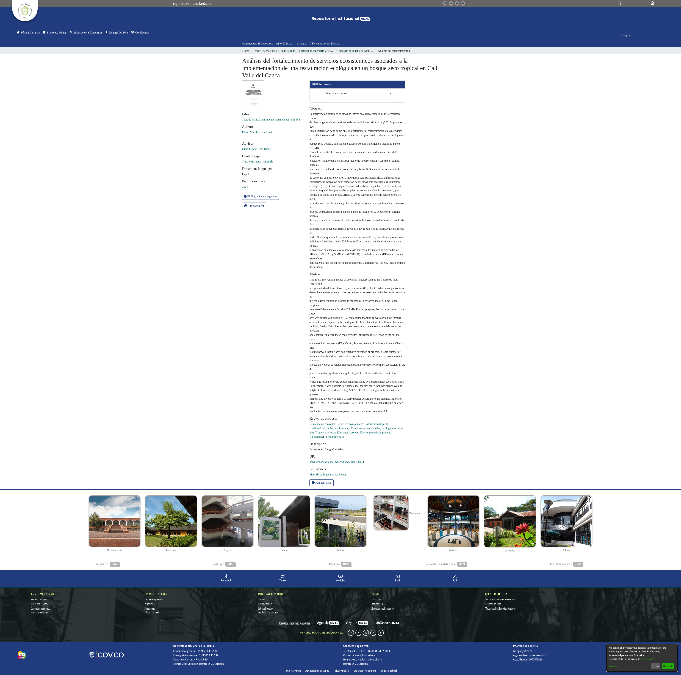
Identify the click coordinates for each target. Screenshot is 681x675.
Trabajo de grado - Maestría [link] (257, 161)
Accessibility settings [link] (317, 671)
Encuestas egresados (154, 599)
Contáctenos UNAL (39, 603)
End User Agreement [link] (364, 671)
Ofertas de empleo (153, 612)
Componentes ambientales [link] (365, 428)
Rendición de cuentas (268, 612)
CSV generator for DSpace (325, 43)
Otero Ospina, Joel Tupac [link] (256, 148)
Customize (614, 666)
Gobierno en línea (493, 603)
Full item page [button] (323, 482)
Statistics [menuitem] (302, 43)
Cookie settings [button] (292, 670)
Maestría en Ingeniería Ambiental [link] (356, 50)
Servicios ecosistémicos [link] (350, 423)
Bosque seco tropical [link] (376, 423)
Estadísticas (150, 608)
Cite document (255, 205)
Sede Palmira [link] (288, 50)
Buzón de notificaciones (383, 608)
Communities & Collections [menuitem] (257, 43)
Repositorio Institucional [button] (335, 18)
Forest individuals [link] (334, 436)
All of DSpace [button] (284, 43)
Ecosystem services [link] (348, 432)
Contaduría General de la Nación (500, 599)
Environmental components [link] (375, 432)
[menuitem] (285, 43)
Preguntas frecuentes (40, 608)
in (351, 632)
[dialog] (642, 657)
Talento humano (265, 608)
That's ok (668, 666)
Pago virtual (150, 603)
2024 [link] (245, 186)
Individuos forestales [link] (338, 428)
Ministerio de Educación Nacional (500, 608)
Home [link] (245, 50)
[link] (271, 119)
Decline (655, 666)
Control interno (265, 603)
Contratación (377, 599)
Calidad (261, 599)
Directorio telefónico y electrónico (294, 622)
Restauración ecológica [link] (322, 423)
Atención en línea (39, 599)
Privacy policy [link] (341, 671)
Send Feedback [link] (389, 671)
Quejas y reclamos (39, 612)
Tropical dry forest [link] (325, 432)
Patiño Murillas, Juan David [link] (257, 132)
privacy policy (647, 659)
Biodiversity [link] (316, 436)
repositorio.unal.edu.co (192, 3)
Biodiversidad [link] (317, 428)
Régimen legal (378, 603)
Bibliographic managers (261, 196)
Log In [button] (626, 35)
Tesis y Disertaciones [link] (265, 50)
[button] (619, 3)
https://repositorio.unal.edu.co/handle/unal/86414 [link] (336, 461)
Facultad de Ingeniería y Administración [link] (317, 50)
